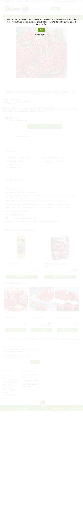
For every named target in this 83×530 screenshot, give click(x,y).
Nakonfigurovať (41, 35)
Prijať (41, 30)
